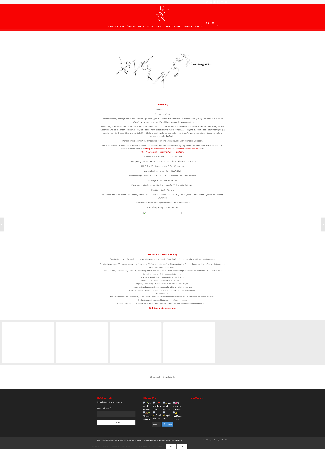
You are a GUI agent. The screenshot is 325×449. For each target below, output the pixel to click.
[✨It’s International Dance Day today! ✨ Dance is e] (177, 415)
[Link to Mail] (226, 2)
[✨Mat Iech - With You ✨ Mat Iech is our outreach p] (167, 406)
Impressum (138, 440)
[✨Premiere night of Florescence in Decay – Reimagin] (157, 415)
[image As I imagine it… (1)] (29, 343)
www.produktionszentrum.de (157, 148)
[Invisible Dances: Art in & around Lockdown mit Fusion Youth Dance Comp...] (2, 224)
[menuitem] (110, 26)
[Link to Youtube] (214, 2)
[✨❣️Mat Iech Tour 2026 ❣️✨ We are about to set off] (157, 406)
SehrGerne (178, 440)
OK (171, 446)
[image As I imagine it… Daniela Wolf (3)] (136, 343)
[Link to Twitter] (207, 2)
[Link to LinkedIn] (211, 2)
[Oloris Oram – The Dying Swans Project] (323, 224)
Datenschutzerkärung (151, 440)
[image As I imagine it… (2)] (83, 343)
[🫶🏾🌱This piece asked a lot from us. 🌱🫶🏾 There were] (147, 415)
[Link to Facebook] (203, 2)
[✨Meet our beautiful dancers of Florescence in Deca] (167, 415)
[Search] (216, 26)
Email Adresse (104, 408)
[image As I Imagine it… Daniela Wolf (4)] (190, 343)
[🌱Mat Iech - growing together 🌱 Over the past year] (147, 406)
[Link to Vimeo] (222, 2)
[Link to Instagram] (218, 2)
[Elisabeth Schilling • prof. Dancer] (162, 13)
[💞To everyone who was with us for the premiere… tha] (177, 406)
